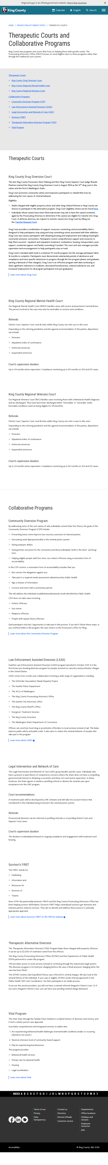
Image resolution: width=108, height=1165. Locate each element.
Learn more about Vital (20, 1077)
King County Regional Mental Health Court (31, 85)
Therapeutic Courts (17, 75)
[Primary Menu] (103, 10)
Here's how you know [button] (77, 3)
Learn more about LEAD (21, 740)
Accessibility (14, 1147)
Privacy (37, 1113)
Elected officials (64, 1117)
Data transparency (40, 1118)
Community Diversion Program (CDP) (28, 101)
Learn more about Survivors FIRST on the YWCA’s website (36, 917)
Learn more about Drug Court (23, 274)
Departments (87, 1109)
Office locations (88, 1113)
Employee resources (85, 1124)
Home (11, 25)
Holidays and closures (87, 1118)
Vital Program (18, 127)
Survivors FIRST (19, 117)
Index (16, 1093)
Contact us (62, 1109)
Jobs (83, 1130)
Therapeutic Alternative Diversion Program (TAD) (34, 122)
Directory (61, 1113)
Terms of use (40, 1109)
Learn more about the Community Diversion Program (34, 633)
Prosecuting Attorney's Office (31, 25)
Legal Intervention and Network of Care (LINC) (33, 112)
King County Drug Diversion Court (27, 80)
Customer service (65, 1121)
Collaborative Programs (19, 96)
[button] (105, 3)
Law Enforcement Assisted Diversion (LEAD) (32, 107)
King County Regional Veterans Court (28, 91)
